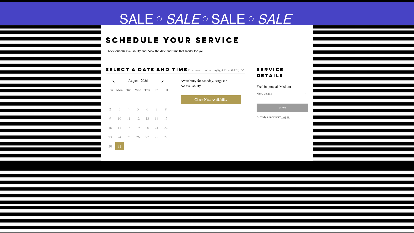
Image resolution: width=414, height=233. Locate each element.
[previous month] (113, 80)
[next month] (162, 80)
